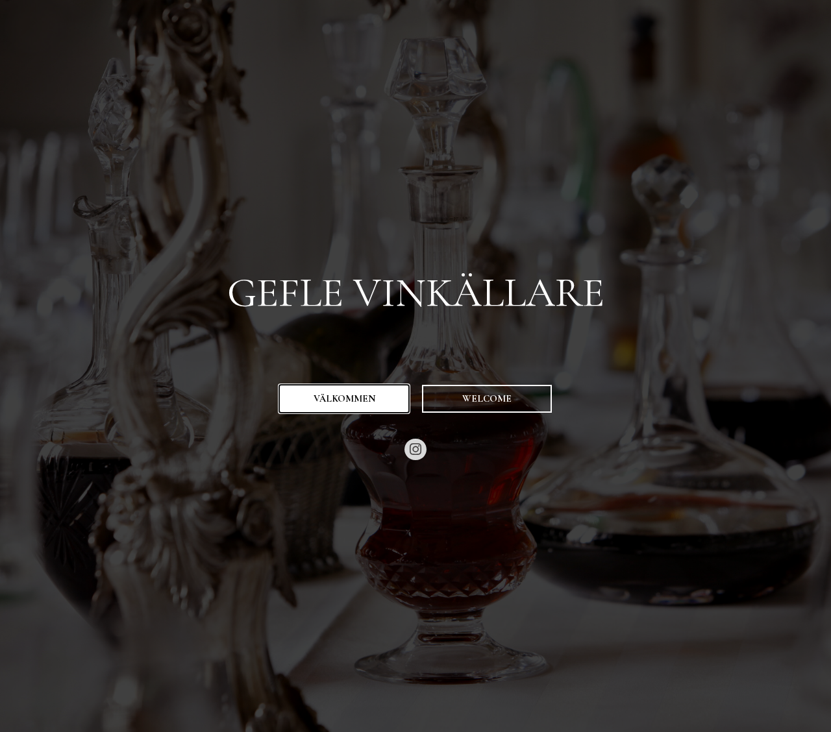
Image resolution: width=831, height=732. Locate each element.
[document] (415, 366)
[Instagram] (415, 450)
